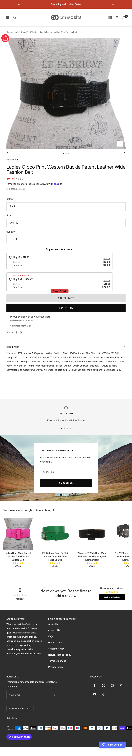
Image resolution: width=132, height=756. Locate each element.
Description (12, 347)
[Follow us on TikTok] (103, 694)
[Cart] (124, 17)
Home (9, 32)
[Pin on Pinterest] (21, 332)
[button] (112, 745)
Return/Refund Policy (59, 654)
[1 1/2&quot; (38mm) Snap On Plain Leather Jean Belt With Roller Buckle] (55, 534)
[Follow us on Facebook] (94, 685)
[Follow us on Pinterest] (121, 685)
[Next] (124, 153)
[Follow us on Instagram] (112, 685)
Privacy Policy (55, 666)
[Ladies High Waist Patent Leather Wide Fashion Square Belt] (18, 534)
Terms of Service (57, 660)
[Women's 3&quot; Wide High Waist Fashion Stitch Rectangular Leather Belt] (92, 534)
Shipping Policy (56, 648)
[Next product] (128, 543)
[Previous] (7, 153)
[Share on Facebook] (16, 332)
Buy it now (66, 308)
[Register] (54, 695)
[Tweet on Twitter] (26, 332)
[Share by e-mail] (31, 332)
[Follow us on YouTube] (94, 694)
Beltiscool (12, 159)
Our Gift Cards (55, 642)
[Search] (14, 17)
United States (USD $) (18, 708)
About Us (53, 624)
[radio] (59, 261)
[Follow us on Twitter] (103, 685)
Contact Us (54, 630)
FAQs (50, 636)
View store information (20, 325)
